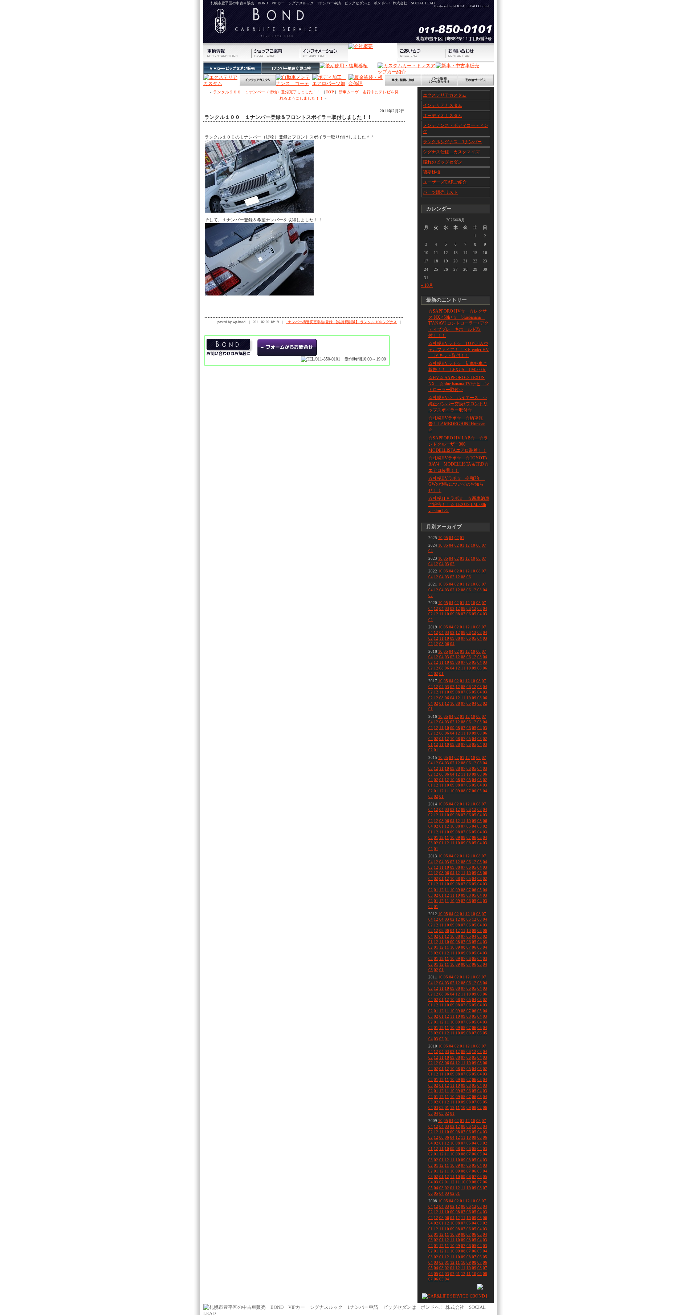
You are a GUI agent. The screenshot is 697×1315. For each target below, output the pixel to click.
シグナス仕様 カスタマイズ (451, 151)
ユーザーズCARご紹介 (445, 182)
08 (478, 545)
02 (457, 537)
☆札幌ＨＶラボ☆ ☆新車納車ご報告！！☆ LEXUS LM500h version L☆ (458, 504)
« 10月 (427, 285)
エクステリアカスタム (444, 95)
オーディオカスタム (442, 115)
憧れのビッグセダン (442, 162)
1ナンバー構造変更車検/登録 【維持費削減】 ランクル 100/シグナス (341, 322)
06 (468, 577)
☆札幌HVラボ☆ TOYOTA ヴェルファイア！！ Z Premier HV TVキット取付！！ (458, 349)
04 (451, 537)
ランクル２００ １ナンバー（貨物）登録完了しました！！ (267, 92)
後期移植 (431, 171)
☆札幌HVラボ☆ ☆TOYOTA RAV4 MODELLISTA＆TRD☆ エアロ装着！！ (460, 464)
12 (467, 545)
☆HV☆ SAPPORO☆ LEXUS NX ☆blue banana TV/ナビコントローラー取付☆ (458, 384)
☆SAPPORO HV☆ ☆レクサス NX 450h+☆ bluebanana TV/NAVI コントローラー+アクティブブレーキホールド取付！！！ (458, 323)
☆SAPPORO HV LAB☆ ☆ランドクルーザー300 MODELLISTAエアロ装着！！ (458, 444)
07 (484, 545)
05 (446, 537)
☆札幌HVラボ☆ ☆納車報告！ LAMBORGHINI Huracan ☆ (456, 424)
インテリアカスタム (442, 105)
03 (447, 564)
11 (441, 614)
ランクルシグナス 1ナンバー (452, 141)
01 (462, 537)
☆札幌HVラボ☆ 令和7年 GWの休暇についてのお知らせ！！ (456, 484)
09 (452, 614)
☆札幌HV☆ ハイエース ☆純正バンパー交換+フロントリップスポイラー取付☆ (458, 404)
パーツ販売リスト (440, 192)
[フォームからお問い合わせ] (287, 347)
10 (440, 537)
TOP (330, 92)
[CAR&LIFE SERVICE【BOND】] (455, 1296)
